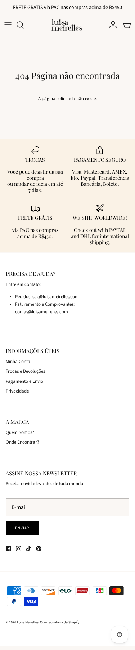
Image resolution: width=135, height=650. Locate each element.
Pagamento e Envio (24, 381)
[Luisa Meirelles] (67, 25)
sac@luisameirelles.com (55, 296)
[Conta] (111, 25)
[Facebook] (8, 548)
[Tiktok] (28, 548)
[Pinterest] (38, 548)
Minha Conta (18, 361)
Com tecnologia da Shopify (60, 622)
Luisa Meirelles (28, 622)
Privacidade (17, 391)
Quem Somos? (20, 432)
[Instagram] (18, 548)
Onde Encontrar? (22, 442)
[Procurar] (24, 25)
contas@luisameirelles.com (41, 312)
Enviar (22, 528)
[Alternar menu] (8, 25)
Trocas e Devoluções (25, 371)
